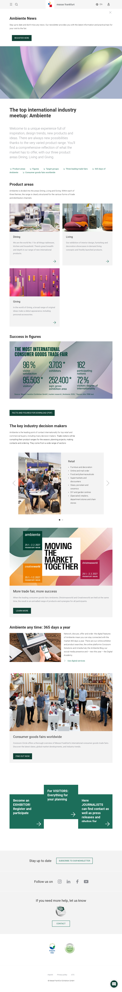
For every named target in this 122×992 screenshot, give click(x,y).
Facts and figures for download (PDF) (32, 413)
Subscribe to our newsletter (74, 861)
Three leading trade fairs (77, 169)
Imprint (50, 975)
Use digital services (76, 661)
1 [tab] (59, 520)
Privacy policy (62, 975)
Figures (35, 169)
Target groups (52, 169)
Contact (61, 923)
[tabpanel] (61, 483)
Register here (21, 38)
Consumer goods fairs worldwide (40, 172)
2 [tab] (62, 520)
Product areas (19, 169)
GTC (72, 975)
